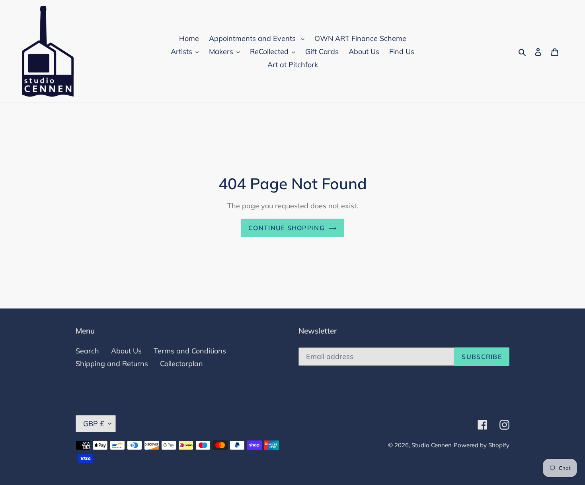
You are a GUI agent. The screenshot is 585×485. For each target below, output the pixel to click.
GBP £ (93, 423)
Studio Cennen (431, 445)
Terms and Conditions (190, 350)
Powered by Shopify (481, 445)
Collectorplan (181, 363)
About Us (126, 350)
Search (87, 350)
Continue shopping (286, 228)
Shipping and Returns (112, 363)
